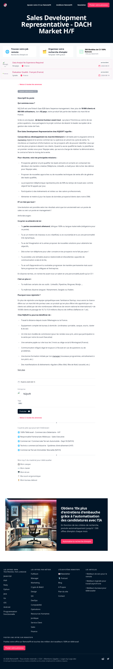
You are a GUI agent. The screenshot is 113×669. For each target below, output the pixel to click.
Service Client (36, 622)
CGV (40, 659)
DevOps (34, 600)
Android (7, 607)
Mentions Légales (51, 659)
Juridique (34, 618)
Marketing (35, 582)
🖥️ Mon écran (23, 472)
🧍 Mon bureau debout (27, 480)
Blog (60, 582)
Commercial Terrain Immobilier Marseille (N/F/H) (40, 450)
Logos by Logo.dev (68, 659)
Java (5, 594)
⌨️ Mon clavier (24, 468)
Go (5, 598)
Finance (34, 631)
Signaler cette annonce (26, 91)
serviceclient (104, 62)
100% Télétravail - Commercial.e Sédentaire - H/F (40, 432)
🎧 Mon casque (24, 464)
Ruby (6, 585)
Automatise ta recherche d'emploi (77, 541)
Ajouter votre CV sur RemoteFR (39, 5)
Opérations (35, 609)
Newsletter (81, 5)
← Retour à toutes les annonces (30, 84)
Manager (35, 578)
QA (32, 596)
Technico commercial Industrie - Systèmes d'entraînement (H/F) (46, 445)
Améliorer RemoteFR (64, 5)
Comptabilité (36, 605)
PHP (5, 580)
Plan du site (63, 591)
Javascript (8, 576)
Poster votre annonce (98, 5)
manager (56, 356)
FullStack (34, 574)
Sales (33, 627)
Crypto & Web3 (37, 587)
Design (34, 591)
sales (20, 403)
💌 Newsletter (64, 574)
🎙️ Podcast (63, 578)
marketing (22, 140)
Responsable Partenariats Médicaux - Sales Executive (42, 436)
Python (6, 589)
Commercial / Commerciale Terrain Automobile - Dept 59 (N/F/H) (47, 441)
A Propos (62, 587)
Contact (61, 596)
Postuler (23, 411)
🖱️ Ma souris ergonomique (29, 476)
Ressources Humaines (40, 614)
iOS (5, 602)
